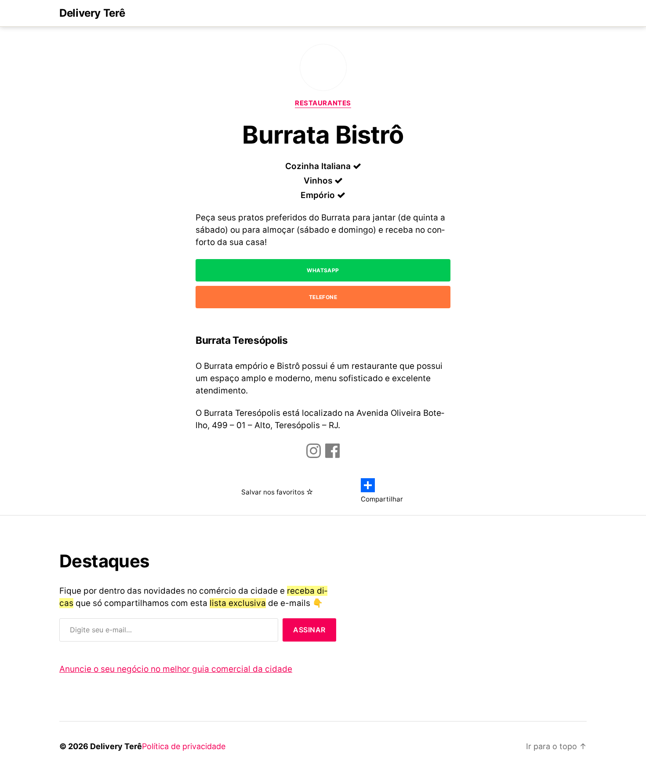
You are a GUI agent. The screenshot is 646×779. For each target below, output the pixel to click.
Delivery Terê (92, 13)
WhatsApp (323, 270)
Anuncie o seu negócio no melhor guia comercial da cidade (175, 669)
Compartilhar (382, 499)
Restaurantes (323, 103)
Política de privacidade (183, 746)
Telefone (323, 297)
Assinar (309, 629)
